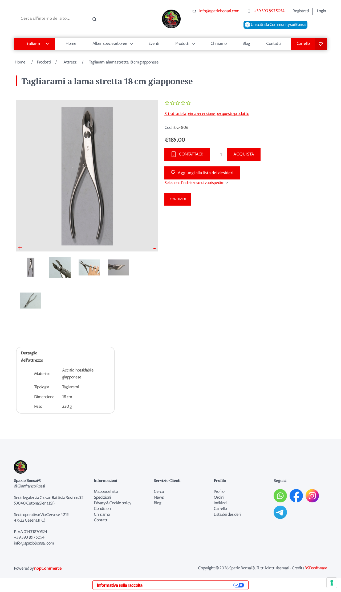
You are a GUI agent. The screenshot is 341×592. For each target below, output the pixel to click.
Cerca (94, 18)
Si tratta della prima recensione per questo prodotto (206, 114)
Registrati (301, 11)
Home (71, 43)
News (159, 497)
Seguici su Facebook (296, 495)
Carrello (303, 43)
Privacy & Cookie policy (112, 503)
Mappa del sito (106, 491)
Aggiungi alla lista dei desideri (205, 173)
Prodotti (182, 43)
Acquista (243, 154)
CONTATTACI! (191, 154)
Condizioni (102, 508)
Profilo (219, 491)
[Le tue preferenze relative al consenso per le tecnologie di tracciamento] (332, 583)
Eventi (153, 43)
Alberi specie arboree (109, 43)
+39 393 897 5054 (269, 11)
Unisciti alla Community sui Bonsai (278, 24)
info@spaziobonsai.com (219, 11)
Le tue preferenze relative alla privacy (190, 585)
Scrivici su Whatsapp (280, 495)
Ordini (219, 497)
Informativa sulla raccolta (119, 585)
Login (321, 11)
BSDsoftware (316, 568)
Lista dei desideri (321, 44)
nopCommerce (48, 568)
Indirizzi (220, 503)
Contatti (273, 43)
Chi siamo (218, 43)
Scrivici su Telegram (280, 512)
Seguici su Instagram (312, 495)
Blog (246, 43)
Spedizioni (102, 497)
